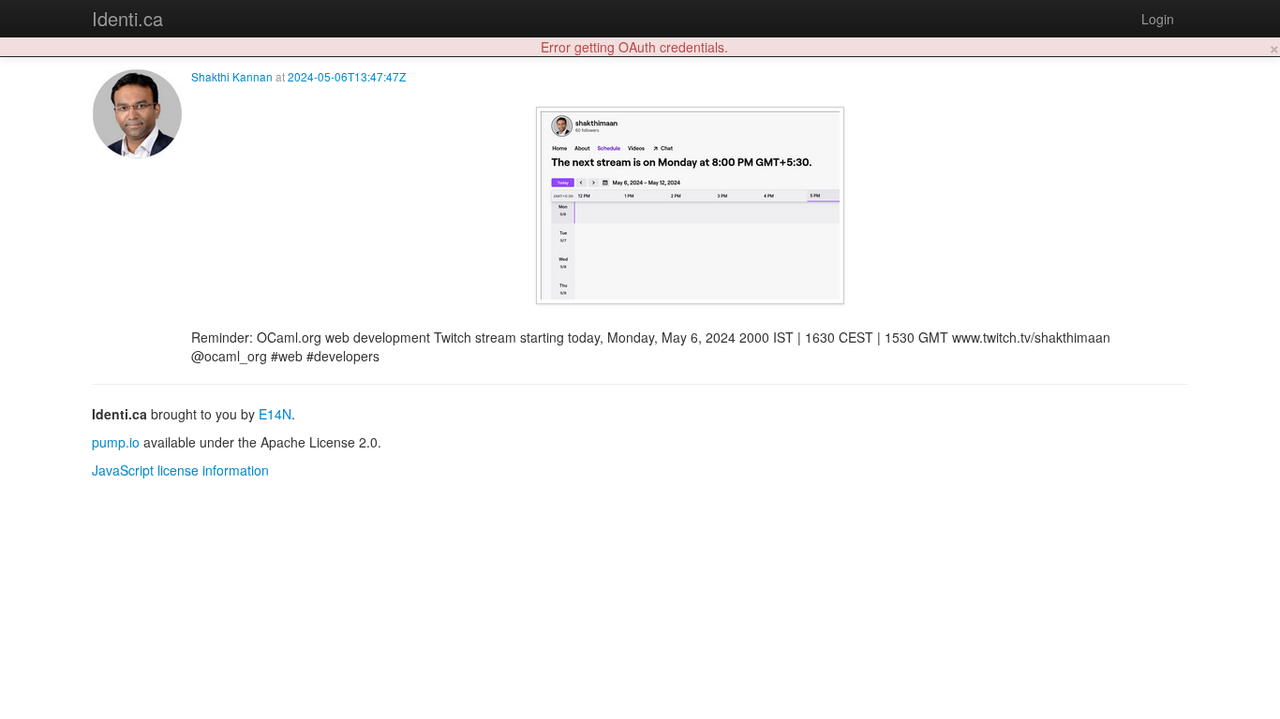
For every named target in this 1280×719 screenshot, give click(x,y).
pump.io (116, 442)
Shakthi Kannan (232, 76)
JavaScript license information (180, 470)
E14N (275, 413)
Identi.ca (127, 18)
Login (1157, 18)
